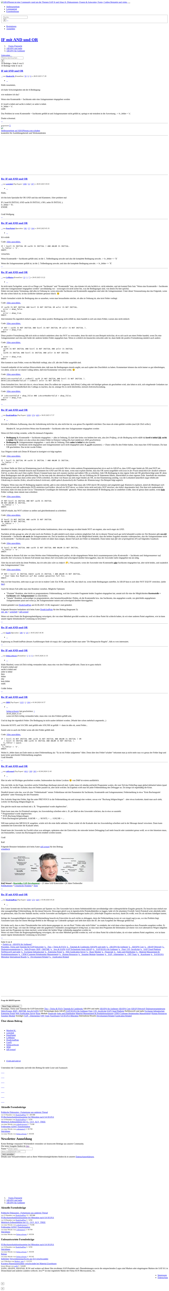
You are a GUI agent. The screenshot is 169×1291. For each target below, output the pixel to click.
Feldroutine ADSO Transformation (15, 1126)
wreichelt (9, 184)
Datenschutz (163, 1277)
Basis (38, 1013)
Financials (52, 1013)
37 (29, 228)
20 (27, 633)
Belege (4, 1254)
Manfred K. (10, 76)
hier (2, 584)
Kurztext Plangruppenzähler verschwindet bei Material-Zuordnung (29, 1263)
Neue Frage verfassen (11, 1006)
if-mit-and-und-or (13, 1061)
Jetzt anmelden (8, 1154)
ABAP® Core (125, 1009)
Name (4, 1148)
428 (37, 415)
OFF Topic (45, 1016)
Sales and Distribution (66, 1013)
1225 (22, 702)
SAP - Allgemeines (32, 1016)
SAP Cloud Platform (115, 1011)
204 (28, 702)
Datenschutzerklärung (85, 1157)
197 (32, 184)
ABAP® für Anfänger (109, 1009)
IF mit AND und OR (19, 39)
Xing (36, 886)
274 (33, 415)
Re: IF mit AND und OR (14, 178)
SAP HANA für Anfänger (77, 1011)
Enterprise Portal (8, 1013)
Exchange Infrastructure (155, 1011)
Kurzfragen (55, 1016)
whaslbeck (5, 849)
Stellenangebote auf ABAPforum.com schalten (20, 130)
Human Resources (159, 1013)
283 (34, 771)
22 (24, 277)
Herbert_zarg (19, 1261)
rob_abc (4, 612)
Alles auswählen (13, 242)
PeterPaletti (10, 228)
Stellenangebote (13, 7)
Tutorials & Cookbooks (73, 1009)
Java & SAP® (33, 1011)
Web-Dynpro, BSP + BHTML (13, 1011)
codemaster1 (20, 1129)
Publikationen (7, 886)
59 (25, 76)
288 (21, 633)
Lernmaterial (11, 9)
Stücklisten (5, 1131)
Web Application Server (25, 1013)
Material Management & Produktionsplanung (94, 1013)
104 (32, 228)
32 (29, 184)
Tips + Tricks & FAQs (53, 1009)
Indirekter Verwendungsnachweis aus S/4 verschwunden (24, 1259)
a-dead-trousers (21, 1124)
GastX (8, 633)
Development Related (106, 1016)
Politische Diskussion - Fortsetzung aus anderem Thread (24, 1112)
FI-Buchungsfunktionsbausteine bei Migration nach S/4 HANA (27, 1117)
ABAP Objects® (138, 1009)
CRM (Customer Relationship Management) (132, 1013)
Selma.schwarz (11, 656)
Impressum (162, 1275)
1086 (25, 184)
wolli (16, 1266)
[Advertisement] (80, 155)
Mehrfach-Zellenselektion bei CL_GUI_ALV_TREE (23, 1122)
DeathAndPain (11, 415)
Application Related (123, 1016)
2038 (29, 415)
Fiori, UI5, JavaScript (97, 1011)
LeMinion (9, 277)
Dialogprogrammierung (155, 1009)
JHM (8, 702)
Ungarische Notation (23, 886)
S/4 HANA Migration (69, 1016)
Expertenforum (12, 11)
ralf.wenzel (23, 612)
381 (25, 228)
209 (30, 771)
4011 (26, 771)
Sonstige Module (8, 1016)
